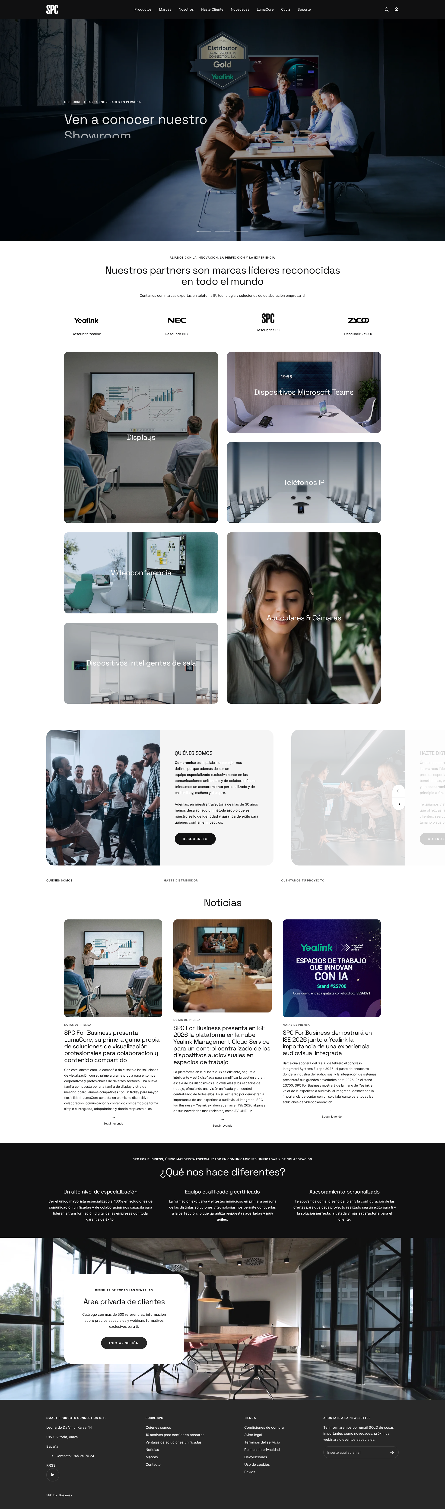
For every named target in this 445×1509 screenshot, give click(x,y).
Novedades (240, 9)
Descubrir (83, 154)
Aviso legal (253, 1435)
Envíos (249, 1472)
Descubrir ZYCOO (358, 334)
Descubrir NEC (177, 334)
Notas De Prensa (77, 1024)
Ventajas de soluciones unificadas (174, 1442)
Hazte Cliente (212, 9)
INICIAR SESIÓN (124, 1343)
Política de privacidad (262, 1449)
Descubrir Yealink (86, 334)
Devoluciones (255, 1457)
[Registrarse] (392, 1452)
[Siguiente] (398, 803)
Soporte (304, 9)
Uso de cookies (257, 1464)
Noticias (152, 1449)
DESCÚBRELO (195, 839)
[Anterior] (398, 790)
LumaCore (265, 9)
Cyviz (285, 9)
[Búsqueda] (387, 9)
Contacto (153, 1464)
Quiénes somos (158, 1427)
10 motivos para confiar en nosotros (175, 1435)
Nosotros (186, 9)
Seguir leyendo (113, 1123)
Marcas (165, 9)
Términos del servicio (262, 1442)
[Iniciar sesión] (396, 9)
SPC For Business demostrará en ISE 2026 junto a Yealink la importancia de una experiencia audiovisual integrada (327, 1043)
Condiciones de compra (264, 1427)
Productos (143, 9)
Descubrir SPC (268, 330)
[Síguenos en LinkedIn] (52, 1474)
